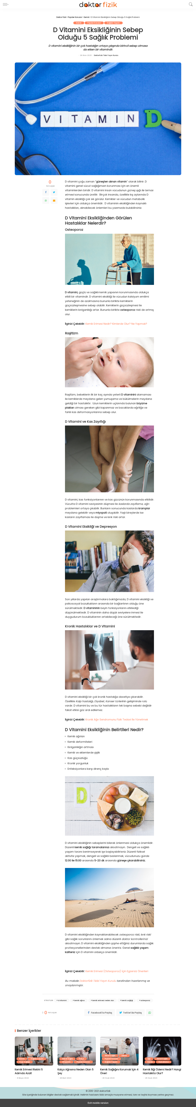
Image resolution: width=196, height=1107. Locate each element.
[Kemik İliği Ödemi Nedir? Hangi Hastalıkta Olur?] (162, 1051)
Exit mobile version (98, 1102)
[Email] (54, 200)
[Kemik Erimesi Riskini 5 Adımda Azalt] (34, 1051)
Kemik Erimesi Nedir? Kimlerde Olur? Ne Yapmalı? (116, 324)
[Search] (190, 4)
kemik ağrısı (79, 1000)
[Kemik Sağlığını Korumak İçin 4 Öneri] (119, 1051)
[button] (6, 4)
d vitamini (62, 1000)
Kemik (78, 23)
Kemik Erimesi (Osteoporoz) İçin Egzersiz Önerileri (117, 971)
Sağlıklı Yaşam (113, 23)
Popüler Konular (94, 23)
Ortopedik (66, 1062)
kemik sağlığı (127, 1000)
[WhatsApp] (45, 200)
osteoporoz (145, 1000)
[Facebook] (45, 192)
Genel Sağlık (67, 1059)
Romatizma (163, 1062)
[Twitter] (54, 192)
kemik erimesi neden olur (103, 1000)
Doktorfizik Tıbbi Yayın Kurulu (106, 55)
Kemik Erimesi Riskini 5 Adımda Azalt (29, 1071)
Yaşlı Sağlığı (24, 1062)
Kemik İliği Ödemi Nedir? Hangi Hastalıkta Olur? (162, 1071)
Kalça (81, 1059)
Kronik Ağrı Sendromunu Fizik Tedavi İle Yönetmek (117, 719)
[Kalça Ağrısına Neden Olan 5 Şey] (77, 1051)
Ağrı (149, 1059)
